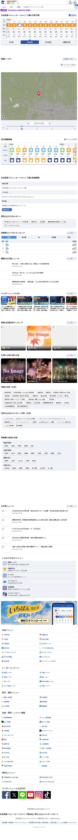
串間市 (20, 446)
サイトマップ (72, 822)
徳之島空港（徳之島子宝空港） (21, 396)
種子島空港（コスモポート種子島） (60, 396)
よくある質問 (64, 822)
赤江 (7, 252)
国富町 (26, 446)
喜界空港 (35, 396)
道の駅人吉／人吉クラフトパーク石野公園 (16, 222)
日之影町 (42, 468)
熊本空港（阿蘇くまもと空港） (37, 399)
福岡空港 (58, 403)
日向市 (13, 453)
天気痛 (5, 155)
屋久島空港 (44, 396)
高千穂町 (34, 468)
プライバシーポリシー (21, 822)
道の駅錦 (42, 222)
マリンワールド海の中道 (64, 422)
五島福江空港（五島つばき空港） (14, 403)
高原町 (34, 460)
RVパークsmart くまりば (12, 225)
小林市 (13, 460)
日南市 (13, 446)
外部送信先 (45, 822)
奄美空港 (40, 392)
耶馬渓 (34, 422)
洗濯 (5, 160)
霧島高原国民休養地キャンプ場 (56, 222)
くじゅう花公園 (9, 425)
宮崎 (7, 245)
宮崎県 (18, 6)
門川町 (59, 453)
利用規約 (11, 822)
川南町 (46, 453)
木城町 (39, 453)
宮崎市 (6, 446)
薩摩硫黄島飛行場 (48, 403)
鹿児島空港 (8, 392)
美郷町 (27, 468)
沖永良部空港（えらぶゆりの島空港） (24, 392)
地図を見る (6, 209)
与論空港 (7, 396)
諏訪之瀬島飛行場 (22, 406)
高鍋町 (26, 453)
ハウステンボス (9, 418)
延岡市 (6, 453)
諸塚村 (14, 468)
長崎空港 (28, 403)
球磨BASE (34, 222)
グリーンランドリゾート (23, 422)
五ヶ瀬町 (50, 468)
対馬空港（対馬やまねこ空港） (62, 392)
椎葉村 (21, 468)
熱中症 (5, 150)
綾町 (32, 446)
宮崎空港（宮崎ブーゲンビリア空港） (15, 399)
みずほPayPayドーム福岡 (46, 422)
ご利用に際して (54, 822)
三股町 (27, 460)
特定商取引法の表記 (35, 822)
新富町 (33, 453)
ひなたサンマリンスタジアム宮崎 (25, 418)
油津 (7, 249)
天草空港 (51, 399)
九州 (11, 6)
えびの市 (20, 460)
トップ (3, 6)
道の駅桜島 (19, 425)
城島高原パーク (9, 422)
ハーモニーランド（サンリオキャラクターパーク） (52, 418)
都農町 (52, 453)
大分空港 (66, 403)
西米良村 (7, 468)
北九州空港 (37, 403)
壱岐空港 (48, 392)
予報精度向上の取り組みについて (38, 809)
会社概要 (4, 822)
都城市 (6, 460)
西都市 (20, 453)
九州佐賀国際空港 (10, 406)
